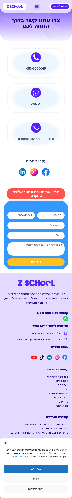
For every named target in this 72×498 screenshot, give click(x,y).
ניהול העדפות (36, 489)
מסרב (36, 479)
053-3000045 (36, 68)
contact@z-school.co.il (36, 139)
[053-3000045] (36, 57)
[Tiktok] (41, 357)
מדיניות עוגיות (19, 457)
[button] (5, 443)
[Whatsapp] (65, 319)
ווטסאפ (36, 104)
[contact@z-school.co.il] (36, 128)
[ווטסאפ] (36, 93)
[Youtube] (33, 357)
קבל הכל (36, 468)
